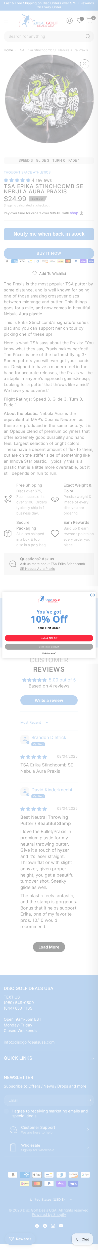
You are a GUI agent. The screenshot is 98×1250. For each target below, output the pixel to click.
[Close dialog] (92, 595)
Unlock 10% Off (49, 638)
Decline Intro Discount (49, 646)
